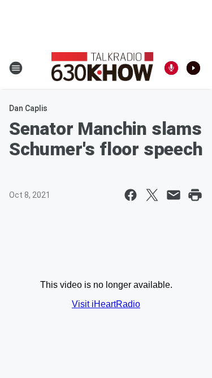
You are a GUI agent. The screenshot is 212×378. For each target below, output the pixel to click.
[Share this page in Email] (173, 195)
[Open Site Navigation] (16, 68)
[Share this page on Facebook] (131, 195)
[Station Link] (102, 68)
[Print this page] (195, 195)
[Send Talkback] (171, 68)
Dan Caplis (28, 108)
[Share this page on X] (152, 195)
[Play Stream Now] (193, 68)
